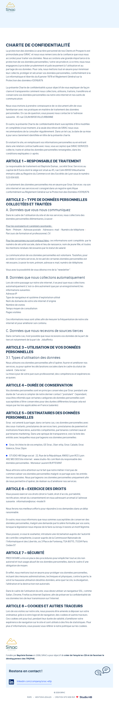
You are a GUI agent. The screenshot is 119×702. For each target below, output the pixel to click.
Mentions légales (43, 697)
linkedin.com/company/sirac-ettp (34, 681)
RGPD (29, 697)
